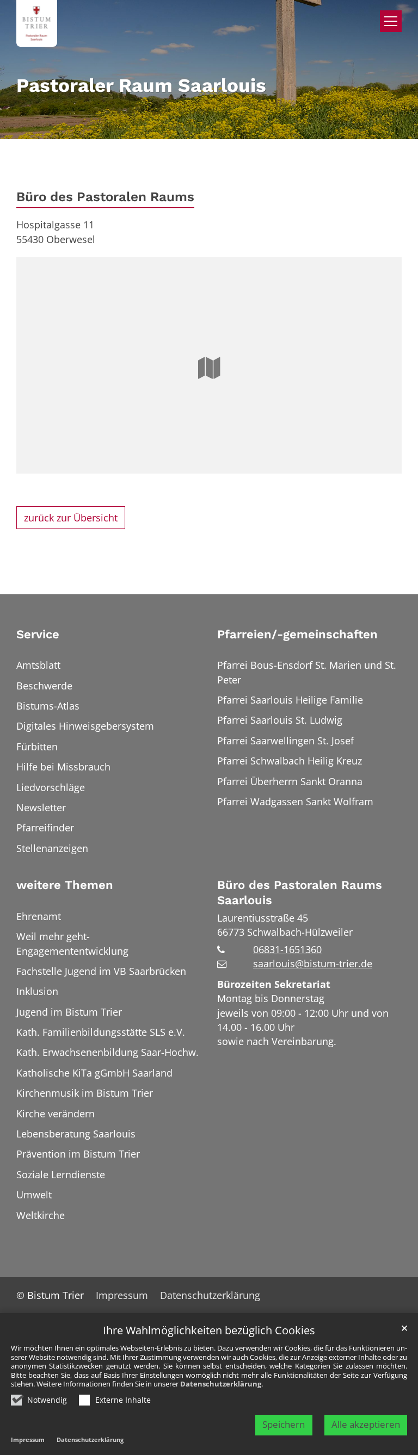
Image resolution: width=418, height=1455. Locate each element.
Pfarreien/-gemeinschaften (297, 634)
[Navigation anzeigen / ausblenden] (391, 21)
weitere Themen (64, 885)
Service (37, 634)
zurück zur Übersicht (71, 517)
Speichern (283, 1424)
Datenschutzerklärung (220, 1384)
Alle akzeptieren (365, 1424)
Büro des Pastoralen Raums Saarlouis (299, 892)
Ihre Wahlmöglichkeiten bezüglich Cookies (209, 1331)
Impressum (28, 1439)
